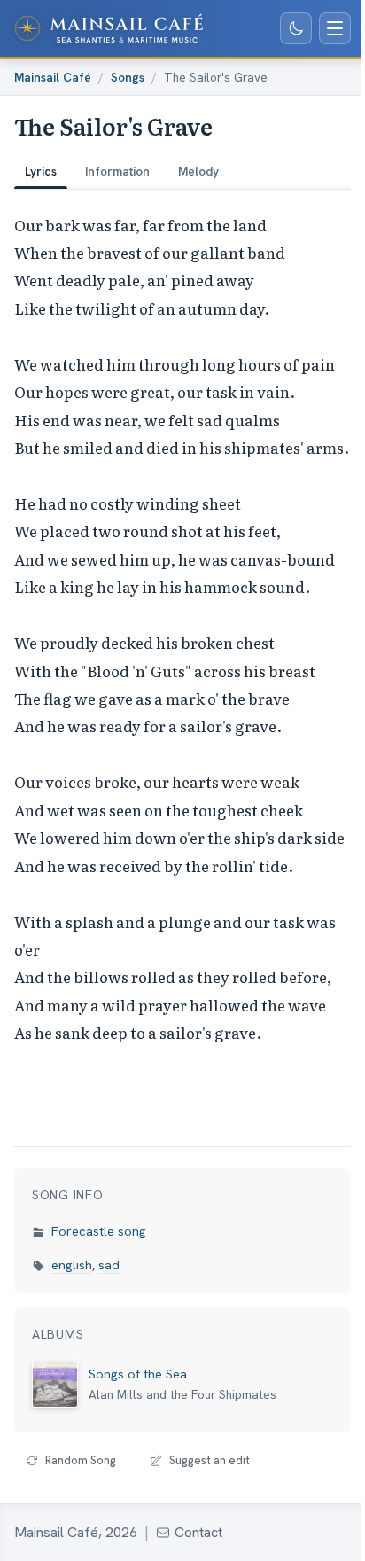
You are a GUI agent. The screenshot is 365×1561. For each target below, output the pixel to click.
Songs (127, 77)
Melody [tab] (198, 171)
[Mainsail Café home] (109, 28)
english (71, 1265)
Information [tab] (117, 171)
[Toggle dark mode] (296, 28)
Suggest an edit (209, 1460)
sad (109, 1265)
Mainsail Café (52, 77)
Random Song (80, 1460)
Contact (198, 1532)
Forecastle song (98, 1231)
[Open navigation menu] (335, 28)
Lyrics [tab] (41, 171)
